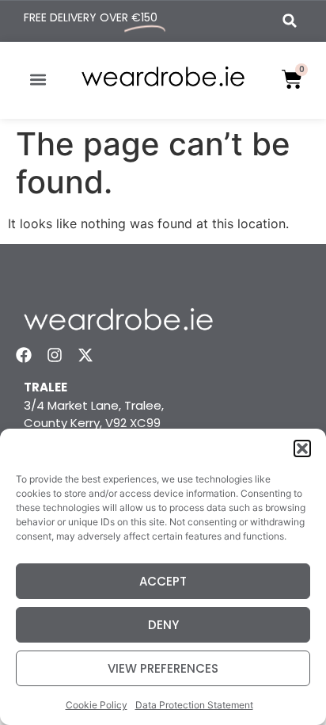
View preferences (163, 668)
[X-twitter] (85, 355)
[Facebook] (24, 355)
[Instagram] (55, 355)
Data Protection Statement (194, 705)
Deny (163, 624)
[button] (302, 448)
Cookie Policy (96, 705)
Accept (163, 581)
